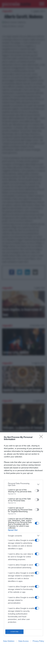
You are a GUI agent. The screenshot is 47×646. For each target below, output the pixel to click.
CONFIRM (14, 631)
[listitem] (23, 484)
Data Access (23, 641)
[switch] (37, 490)
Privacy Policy (38, 641)
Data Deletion (8, 641)
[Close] (41, 437)
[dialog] (23, 539)
